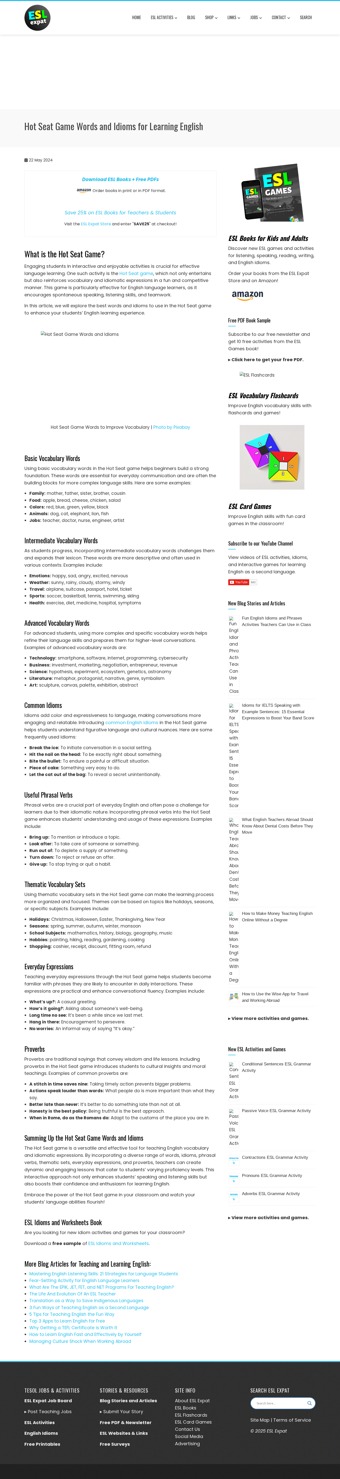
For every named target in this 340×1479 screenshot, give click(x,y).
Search (306, 17)
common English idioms (131, 722)
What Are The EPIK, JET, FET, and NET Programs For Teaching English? (101, 1287)
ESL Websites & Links (124, 1433)
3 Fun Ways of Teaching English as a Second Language (89, 1308)
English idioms (254, 262)
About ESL (185, 1401)
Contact (279, 17)
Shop (209, 17)
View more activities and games (269, 1018)
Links (231, 17)
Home (136, 17)
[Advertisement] (170, 72)
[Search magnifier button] (309, 1403)
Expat (203, 1401)
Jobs (254, 17)
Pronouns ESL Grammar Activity (272, 1175)
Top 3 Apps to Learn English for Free (67, 1321)
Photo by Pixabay (171, 427)
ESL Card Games (193, 1422)
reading (287, 255)
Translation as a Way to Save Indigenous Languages (86, 1301)
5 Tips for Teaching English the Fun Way (71, 1314)
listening (245, 255)
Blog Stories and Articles (128, 1401)
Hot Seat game (136, 273)
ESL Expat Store (96, 224)
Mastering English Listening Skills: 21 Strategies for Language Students (103, 1274)
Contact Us (187, 1429)
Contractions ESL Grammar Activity (275, 1157)
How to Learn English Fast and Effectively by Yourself (85, 1334)
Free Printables (42, 1444)
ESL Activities (162, 17)
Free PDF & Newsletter (126, 1422)
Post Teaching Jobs (50, 1411)
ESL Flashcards (191, 1415)
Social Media (189, 1436)
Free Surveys (115, 1444)
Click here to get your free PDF (266, 359)
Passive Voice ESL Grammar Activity (276, 1110)
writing (305, 255)
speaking (267, 255)
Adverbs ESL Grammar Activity (271, 1193)
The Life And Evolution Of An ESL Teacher (72, 1294)
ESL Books (185, 1408)
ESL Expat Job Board (48, 1401)
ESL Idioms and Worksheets (118, 1243)
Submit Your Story (123, 1411)
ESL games (271, 248)
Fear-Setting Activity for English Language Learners (84, 1281)
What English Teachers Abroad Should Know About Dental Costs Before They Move (277, 826)
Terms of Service (292, 1420)
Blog (191, 17)
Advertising (187, 1443)
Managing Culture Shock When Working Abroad (80, 1341)
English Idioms (41, 1433)
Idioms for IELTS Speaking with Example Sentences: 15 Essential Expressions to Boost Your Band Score (278, 711)
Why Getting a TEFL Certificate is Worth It (73, 1328)
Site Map (260, 1420)
